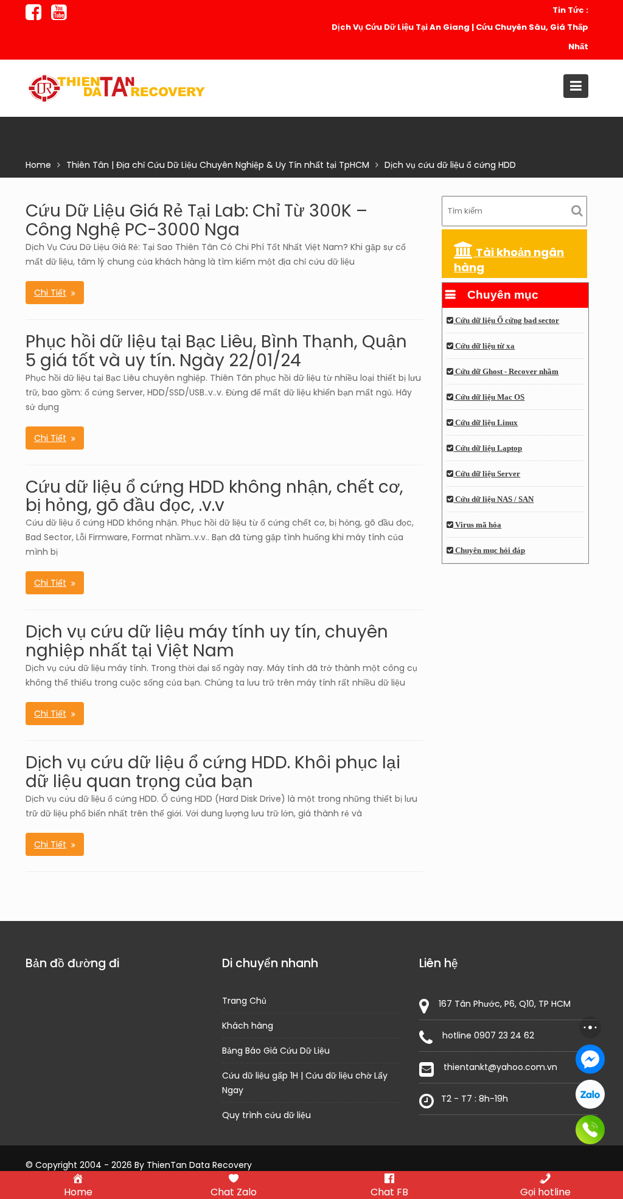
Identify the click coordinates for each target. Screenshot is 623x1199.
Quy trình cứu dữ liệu (266, 1115)
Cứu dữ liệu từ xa (484, 346)
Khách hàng (247, 1026)
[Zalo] (590, 1094)
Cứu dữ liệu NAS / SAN (493, 499)
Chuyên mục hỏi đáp (489, 550)
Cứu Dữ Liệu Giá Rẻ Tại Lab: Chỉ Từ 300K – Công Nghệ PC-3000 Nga (196, 220)
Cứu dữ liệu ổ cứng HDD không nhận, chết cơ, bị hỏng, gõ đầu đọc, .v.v (214, 496)
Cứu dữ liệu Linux (485, 423)
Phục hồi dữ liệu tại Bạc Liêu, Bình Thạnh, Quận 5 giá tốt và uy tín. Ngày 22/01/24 (216, 351)
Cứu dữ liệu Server (486, 474)
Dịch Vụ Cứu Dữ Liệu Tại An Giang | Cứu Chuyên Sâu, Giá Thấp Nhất (460, 36)
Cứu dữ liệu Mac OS (488, 397)
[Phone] (590, 1129)
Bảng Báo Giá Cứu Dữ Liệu (276, 1050)
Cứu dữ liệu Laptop (487, 448)
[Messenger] (590, 1059)
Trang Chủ (244, 1001)
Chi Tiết (50, 293)
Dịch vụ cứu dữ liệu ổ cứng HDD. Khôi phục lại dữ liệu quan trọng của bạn (213, 772)
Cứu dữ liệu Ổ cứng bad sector (506, 320)
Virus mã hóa (477, 525)
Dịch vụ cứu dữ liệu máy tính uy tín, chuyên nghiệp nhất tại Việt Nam (207, 641)
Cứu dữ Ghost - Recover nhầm (506, 371)
